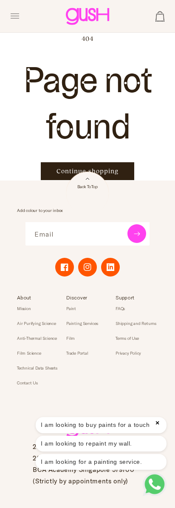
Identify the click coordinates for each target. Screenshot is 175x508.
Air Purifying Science (36, 323)
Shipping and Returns (136, 323)
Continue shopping (87, 171)
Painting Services (82, 323)
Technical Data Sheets (37, 367)
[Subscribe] (136, 233)
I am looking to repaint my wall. (86, 443)
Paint (71, 308)
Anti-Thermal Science (37, 338)
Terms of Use (127, 338)
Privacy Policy (128, 353)
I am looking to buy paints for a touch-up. (101, 424)
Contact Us (27, 382)
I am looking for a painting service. (91, 461)
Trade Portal (77, 353)
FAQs (120, 308)
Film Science (29, 353)
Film (70, 338)
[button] (15, 16)
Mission (24, 308)
